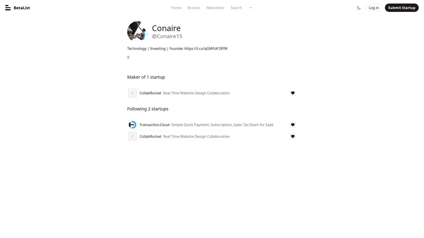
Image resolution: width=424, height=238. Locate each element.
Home (176, 7)
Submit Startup (401, 7)
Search (236, 7)
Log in (374, 7)
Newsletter (215, 7)
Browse (193, 7)
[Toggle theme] (359, 8)
